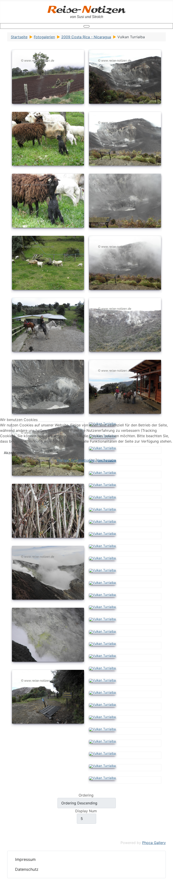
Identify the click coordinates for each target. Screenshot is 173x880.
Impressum (107, 460)
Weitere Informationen (75, 460)
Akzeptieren (14, 452)
